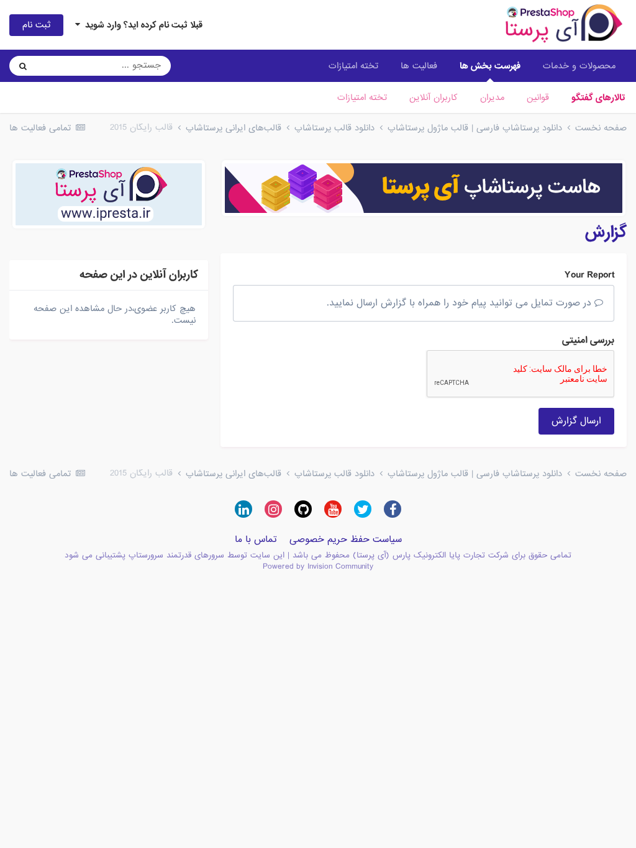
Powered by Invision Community (318, 566)
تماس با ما (256, 539)
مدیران (492, 97)
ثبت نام (36, 25)
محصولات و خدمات (579, 66)
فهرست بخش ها (490, 66)
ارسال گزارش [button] (576, 420)
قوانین (538, 97)
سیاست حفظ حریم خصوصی (345, 539)
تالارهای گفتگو (598, 97)
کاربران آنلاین (433, 97)
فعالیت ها (419, 66)
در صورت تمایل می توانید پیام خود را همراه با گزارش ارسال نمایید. (460, 302)
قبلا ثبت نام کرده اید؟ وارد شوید (141, 25)
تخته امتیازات (362, 97)
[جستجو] (23, 66)
